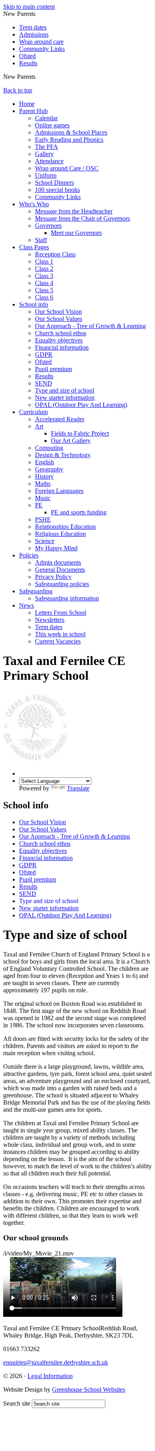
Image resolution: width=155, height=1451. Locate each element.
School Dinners (54, 182)
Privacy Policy (53, 576)
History (44, 476)
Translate (78, 788)
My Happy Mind (56, 548)
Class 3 (44, 275)
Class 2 (44, 268)
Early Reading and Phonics (69, 139)
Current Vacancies (58, 641)
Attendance (49, 161)
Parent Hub (33, 111)
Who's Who (34, 204)
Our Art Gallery (71, 440)
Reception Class (55, 254)
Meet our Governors (76, 232)
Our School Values (58, 318)
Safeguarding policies (62, 584)
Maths (42, 483)
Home (27, 103)
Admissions (33, 34)
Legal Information (50, 1376)
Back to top (17, 90)
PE (39, 505)
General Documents (60, 569)
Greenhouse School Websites (88, 1389)
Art (39, 426)
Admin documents (58, 562)
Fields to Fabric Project (80, 433)
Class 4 (44, 283)
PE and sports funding (79, 512)
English (44, 462)
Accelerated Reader (59, 419)
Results (28, 63)
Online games (52, 125)
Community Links (42, 48)
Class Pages (34, 247)
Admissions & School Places (71, 132)
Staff (41, 240)
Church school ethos (60, 333)
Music (42, 498)
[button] (38, 76)
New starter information (65, 397)
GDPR (43, 354)
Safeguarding (35, 591)
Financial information (62, 347)
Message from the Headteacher (73, 211)
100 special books (57, 189)
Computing (49, 447)
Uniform (45, 175)
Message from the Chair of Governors (82, 218)
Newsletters (49, 619)
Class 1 (44, 261)
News (26, 605)
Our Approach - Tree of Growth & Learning (90, 326)
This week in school (60, 634)
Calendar (46, 118)
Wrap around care (41, 41)
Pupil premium (53, 369)
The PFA (46, 146)
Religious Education (60, 533)
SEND (43, 383)
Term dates (32, 27)
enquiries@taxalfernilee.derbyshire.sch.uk (55, 1362)
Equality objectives (59, 340)
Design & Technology (63, 455)
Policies (29, 555)
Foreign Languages (59, 490)
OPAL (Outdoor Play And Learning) (81, 404)
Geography (49, 469)
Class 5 (44, 290)
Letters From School (60, 612)
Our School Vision (58, 311)
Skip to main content (29, 6)
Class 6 (44, 297)
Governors (48, 225)
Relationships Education (65, 526)
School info (33, 304)
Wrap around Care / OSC (67, 168)
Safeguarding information (67, 598)
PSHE (43, 519)
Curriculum (33, 412)
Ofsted (27, 56)
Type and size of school (64, 390)
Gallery (44, 154)
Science (44, 541)
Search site (16, 1403)
